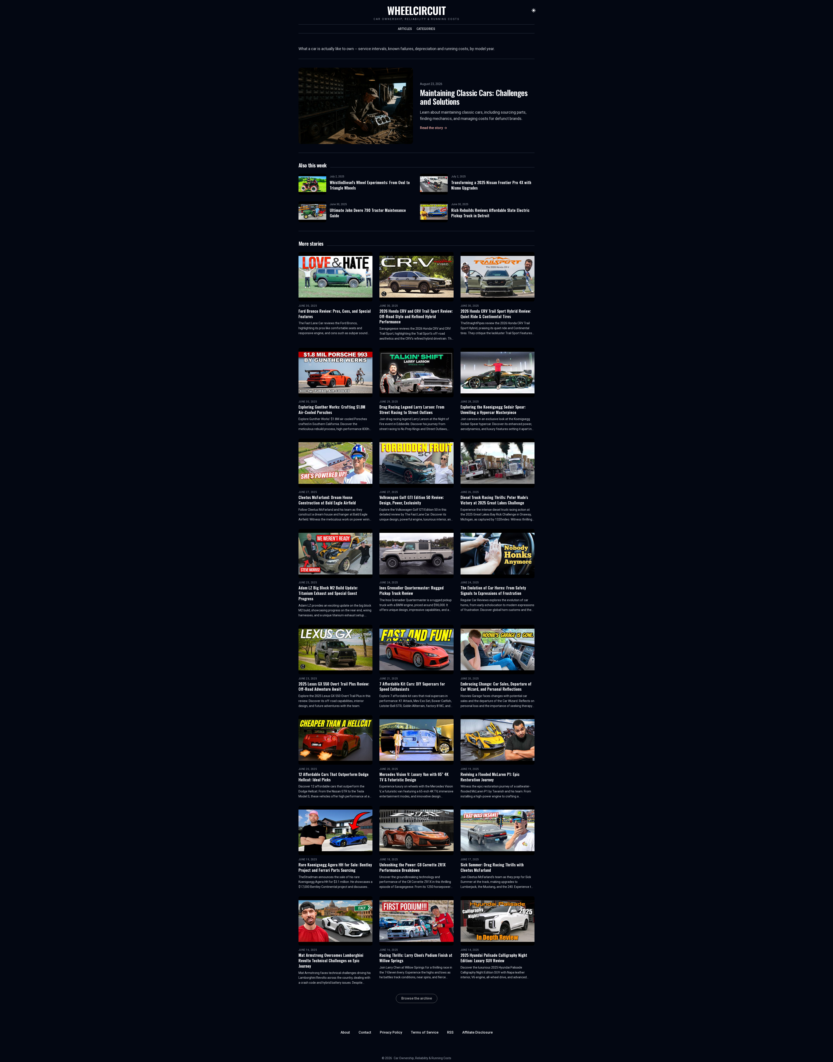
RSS (450, 1032)
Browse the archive (416, 998)
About (345, 1032)
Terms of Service (424, 1032)
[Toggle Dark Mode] (533, 10)
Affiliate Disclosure (477, 1032)
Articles (405, 29)
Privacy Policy (391, 1032)
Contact (365, 1032)
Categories (425, 29)
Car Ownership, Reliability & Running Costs (422, 1058)
